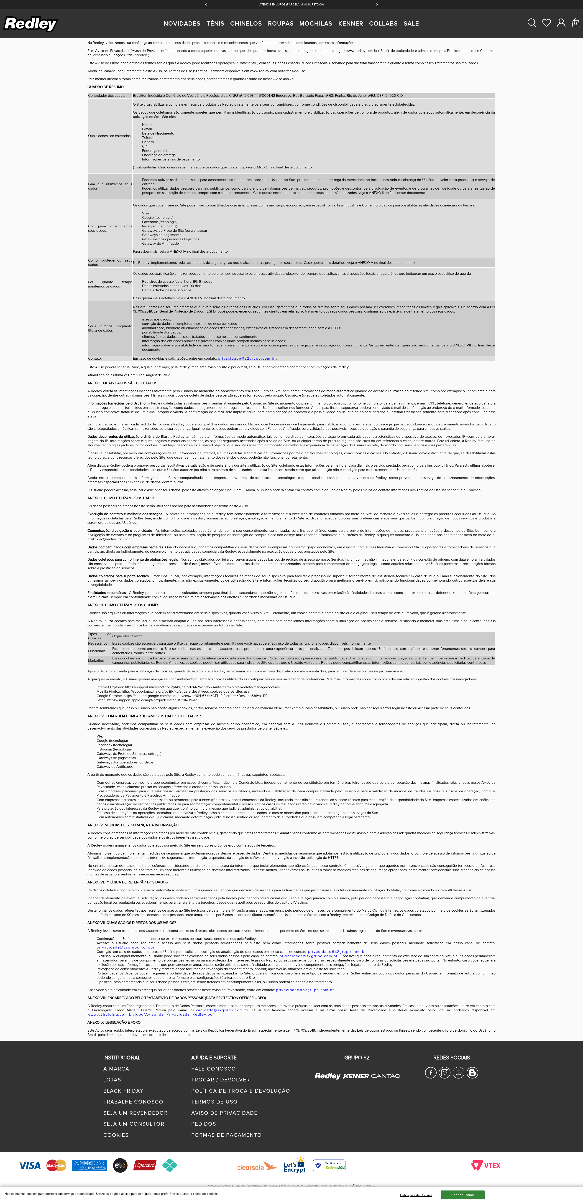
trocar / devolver (220, 1080)
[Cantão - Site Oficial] (384, 1082)
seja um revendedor (135, 1113)
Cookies (116, 1135)
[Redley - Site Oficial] (328, 1079)
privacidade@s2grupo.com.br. (220, 1010)
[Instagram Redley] (444, 1077)
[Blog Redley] (472, 1077)
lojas (112, 1080)
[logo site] (31, 32)
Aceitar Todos (462, 1195)
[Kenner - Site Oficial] (356, 1076)
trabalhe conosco (133, 1102)
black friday (123, 1091)
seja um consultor (133, 1124)
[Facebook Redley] (431, 1077)
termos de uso (214, 1102)
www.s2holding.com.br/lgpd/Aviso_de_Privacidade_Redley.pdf (150, 1014)
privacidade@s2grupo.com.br (247, 358)
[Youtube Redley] (458, 1077)
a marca (116, 1069)
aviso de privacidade (224, 1113)
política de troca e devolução (240, 1091)
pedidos (203, 1124)
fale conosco (213, 1069)
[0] (575, 40)
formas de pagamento (226, 1135)
